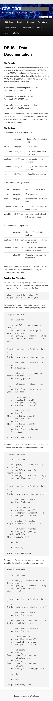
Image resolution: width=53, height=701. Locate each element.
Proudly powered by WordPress (26, 696)
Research (30, 22)
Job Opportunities (26, 27)
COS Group (9, 22)
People (20, 22)
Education (16, 33)
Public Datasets (10, 27)
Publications (42, 22)
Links (7, 33)
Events (39, 27)
